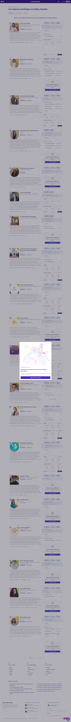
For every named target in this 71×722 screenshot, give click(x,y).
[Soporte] (68, 719)
